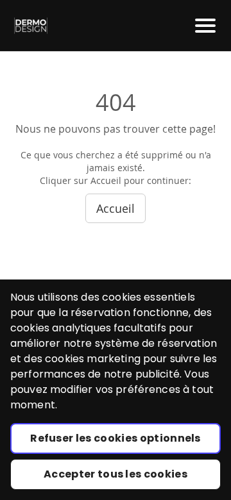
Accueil (115, 208)
